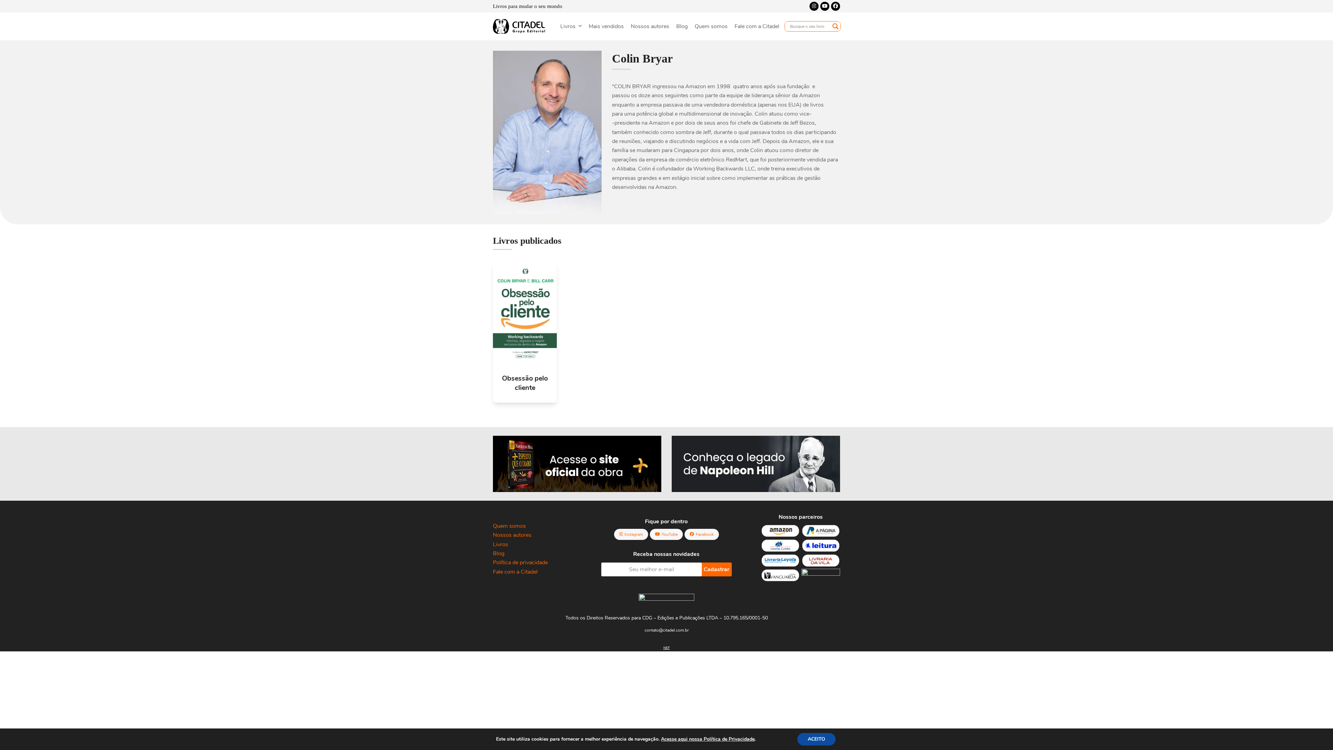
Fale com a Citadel (515, 572)
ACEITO (816, 739)
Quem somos (509, 526)
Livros (500, 544)
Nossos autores (512, 535)
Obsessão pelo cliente (525, 383)
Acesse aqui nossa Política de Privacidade (708, 739)
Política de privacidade (520, 562)
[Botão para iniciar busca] (835, 26)
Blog (498, 553)
